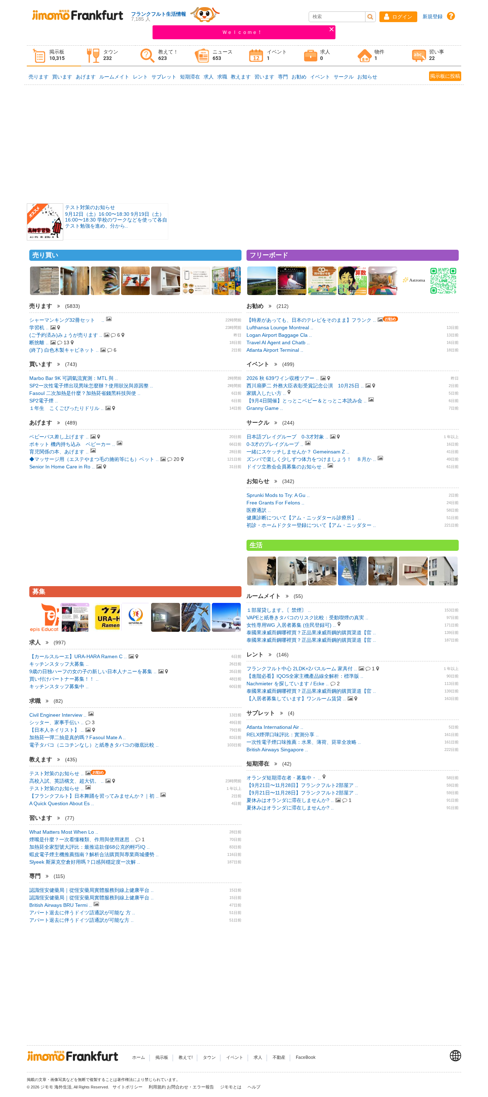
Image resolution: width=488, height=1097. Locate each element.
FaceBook (305, 1057)
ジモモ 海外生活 (55, 1087)
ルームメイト (114, 77)
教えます (241, 77)
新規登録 (433, 16)
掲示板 (161, 1057)
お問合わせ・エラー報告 (191, 1087)
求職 (222, 77)
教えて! (186, 1057)
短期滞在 (190, 77)
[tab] (54, 55)
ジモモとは (231, 1087)
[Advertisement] (244, 143)
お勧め (299, 77)
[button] (398, 16)
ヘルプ (254, 1087)
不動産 (279, 1057)
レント (140, 77)
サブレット (163, 77)
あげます (86, 77)
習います (264, 77)
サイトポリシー (128, 1087)
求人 (209, 77)
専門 (283, 77)
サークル (344, 77)
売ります (39, 77)
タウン (209, 1057)
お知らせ (367, 77)
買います (62, 77)
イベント (320, 77)
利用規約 (157, 1087)
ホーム (138, 1057)
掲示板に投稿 (445, 76)
